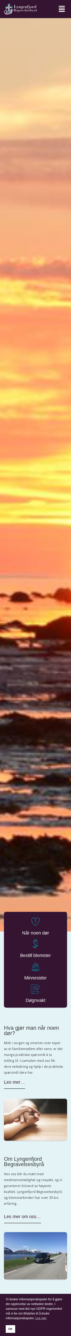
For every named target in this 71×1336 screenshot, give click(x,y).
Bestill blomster (35, 955)
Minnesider (35, 977)
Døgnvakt (35, 1000)
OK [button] (10, 1328)
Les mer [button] (41, 1318)
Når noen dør (35, 932)
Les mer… (14, 1082)
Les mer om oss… (22, 1216)
